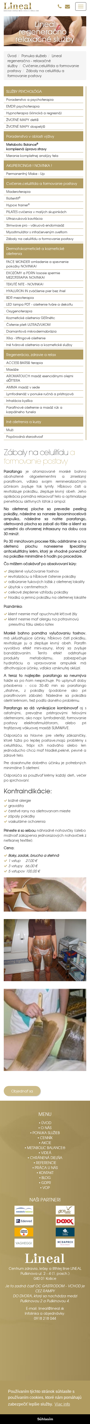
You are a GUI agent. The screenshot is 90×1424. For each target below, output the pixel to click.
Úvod (12, 55)
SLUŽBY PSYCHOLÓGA (24, 91)
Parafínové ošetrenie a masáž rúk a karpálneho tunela (34, 409)
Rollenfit (13, 198)
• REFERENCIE (45, 1162)
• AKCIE (45, 1142)
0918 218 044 (45, 1318)
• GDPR (45, 1182)
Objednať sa (22, 1090)
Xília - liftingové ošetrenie (26, 338)
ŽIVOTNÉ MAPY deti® (22, 120)
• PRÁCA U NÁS (45, 1167)
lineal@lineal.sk (51, 1308)
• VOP (45, 1187)
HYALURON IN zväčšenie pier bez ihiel (36, 291)
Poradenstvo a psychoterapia (30, 99)
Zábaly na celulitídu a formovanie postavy (36, 73)
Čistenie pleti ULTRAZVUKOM (28, 324)
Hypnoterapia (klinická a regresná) (34, 113)
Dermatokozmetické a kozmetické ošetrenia (35, 251)
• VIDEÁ (45, 1152)
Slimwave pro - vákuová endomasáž (35, 225)
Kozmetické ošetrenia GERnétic (30, 318)
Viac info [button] (62, 1404)
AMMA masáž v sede (23, 387)
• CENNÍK (45, 1137)
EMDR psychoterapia (23, 106)
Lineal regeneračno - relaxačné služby (35, 60)
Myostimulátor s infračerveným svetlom (36, 232)
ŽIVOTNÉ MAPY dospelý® (25, 126)
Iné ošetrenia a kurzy (23, 421)
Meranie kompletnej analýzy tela (32, 155)
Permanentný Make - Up (25, 173)
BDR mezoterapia (20, 297)
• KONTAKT (45, 1172)
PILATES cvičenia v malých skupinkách (36, 212)
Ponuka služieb (34, 55)
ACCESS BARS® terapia (24, 362)
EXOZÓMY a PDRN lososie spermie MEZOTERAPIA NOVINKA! (33, 275)
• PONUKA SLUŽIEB (45, 1132)
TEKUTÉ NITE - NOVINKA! (25, 284)
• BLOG (45, 1177)
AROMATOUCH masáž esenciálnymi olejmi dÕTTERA (39, 378)
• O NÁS (45, 1127)
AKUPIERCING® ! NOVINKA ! (29, 165)
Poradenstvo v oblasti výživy (30, 136)
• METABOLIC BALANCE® (45, 1147)
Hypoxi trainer (18, 205)
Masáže (12, 369)
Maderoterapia (18, 191)
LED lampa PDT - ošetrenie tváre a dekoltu (39, 304)
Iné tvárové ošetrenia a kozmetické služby (39, 345)
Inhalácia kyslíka (19, 400)
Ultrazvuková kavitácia (24, 218)
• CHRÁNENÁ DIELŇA (45, 1157)
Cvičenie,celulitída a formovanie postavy (41, 183)
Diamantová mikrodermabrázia (31, 331)
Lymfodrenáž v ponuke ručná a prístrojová (40, 394)
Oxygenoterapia (19, 311)
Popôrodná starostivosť (24, 436)
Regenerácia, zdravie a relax (31, 354)
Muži (10, 430)
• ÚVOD (45, 1122)
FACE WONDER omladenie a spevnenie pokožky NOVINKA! (37, 263)
